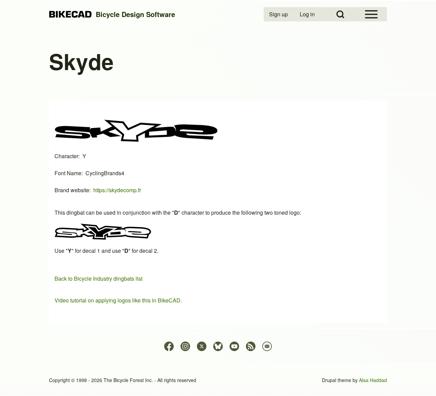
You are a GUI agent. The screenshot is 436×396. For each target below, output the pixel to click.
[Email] (267, 346)
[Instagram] (185, 346)
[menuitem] (279, 14)
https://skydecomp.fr (117, 190)
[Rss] (251, 346)
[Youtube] (234, 346)
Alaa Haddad (373, 380)
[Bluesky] (218, 346)
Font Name (67, 173)
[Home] (70, 14)
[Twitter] (201, 346)
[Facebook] (169, 346)
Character (66, 156)
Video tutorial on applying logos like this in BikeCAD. (118, 300)
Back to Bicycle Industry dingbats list (98, 278)
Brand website (71, 190)
